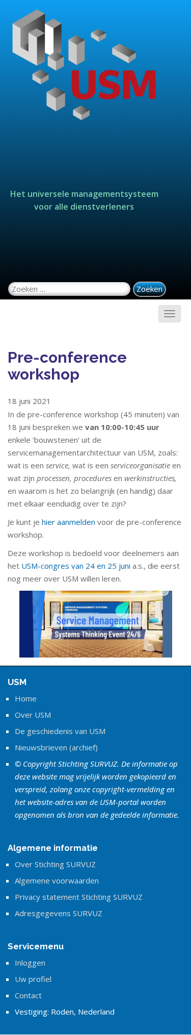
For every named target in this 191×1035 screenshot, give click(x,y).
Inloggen (30, 962)
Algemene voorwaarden (57, 880)
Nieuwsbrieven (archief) (56, 747)
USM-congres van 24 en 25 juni (75, 566)
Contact (28, 995)
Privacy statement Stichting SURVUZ (79, 897)
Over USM (33, 715)
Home (26, 698)
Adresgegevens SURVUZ (58, 913)
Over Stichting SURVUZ (55, 864)
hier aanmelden (68, 522)
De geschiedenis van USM (60, 731)
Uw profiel (33, 979)
